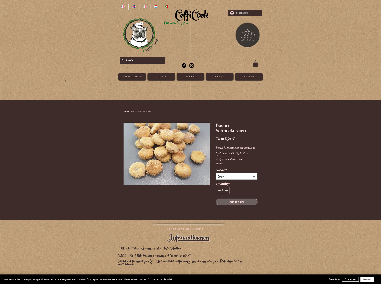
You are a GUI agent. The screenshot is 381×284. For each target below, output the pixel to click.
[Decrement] (218, 190)
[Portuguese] (166, 7)
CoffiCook (192, 16)
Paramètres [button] (334, 279)
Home (126, 111)
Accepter (367, 279)
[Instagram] (192, 65)
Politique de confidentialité (159, 279)
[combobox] (236, 176)
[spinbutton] (222, 190)
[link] (255, 63)
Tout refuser (350, 279)
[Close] (377, 279)
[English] (133, 7)
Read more (219, 163)
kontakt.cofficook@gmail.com (184, 262)
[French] (123, 7)
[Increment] (226, 190)
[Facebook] (184, 65)
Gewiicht (221, 170)
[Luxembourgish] (155, 7)
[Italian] (144, 7)
